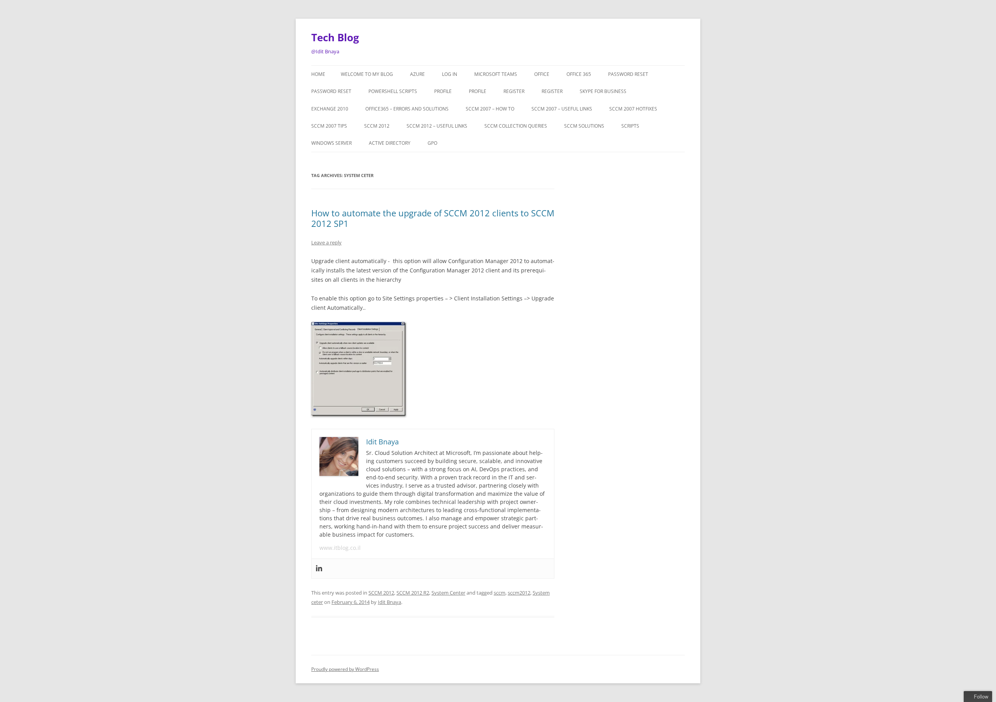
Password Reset (628, 74)
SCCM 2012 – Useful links (437, 126)
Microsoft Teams (495, 74)
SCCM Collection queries (515, 126)
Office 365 (578, 74)
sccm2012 (519, 592)
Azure (417, 74)
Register (513, 91)
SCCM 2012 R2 (412, 592)
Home (318, 74)
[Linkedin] (319, 568)
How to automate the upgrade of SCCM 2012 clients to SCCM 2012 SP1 (432, 218)
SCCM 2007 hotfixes (633, 108)
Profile (443, 91)
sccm (499, 592)
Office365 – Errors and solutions (407, 108)
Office (541, 74)
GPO (432, 143)
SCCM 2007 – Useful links (561, 108)
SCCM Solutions (584, 126)
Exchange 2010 (329, 108)
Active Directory (389, 143)
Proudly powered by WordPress (345, 669)
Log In (449, 74)
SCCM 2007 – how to (490, 108)
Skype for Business (603, 91)
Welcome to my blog (367, 74)
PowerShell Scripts (392, 91)
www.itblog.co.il (340, 547)
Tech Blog (335, 37)
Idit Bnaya (389, 601)
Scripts (630, 126)
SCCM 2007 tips (329, 126)
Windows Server (331, 143)
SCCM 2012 (376, 126)
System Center (448, 592)
